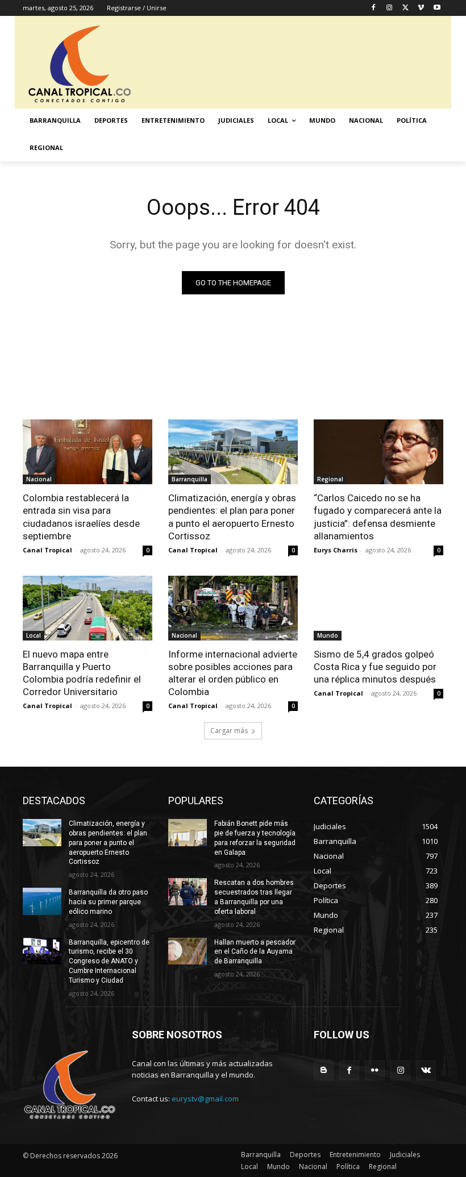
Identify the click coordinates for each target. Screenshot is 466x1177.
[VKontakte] (426, 1070)
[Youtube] (436, 8)
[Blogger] (324, 1070)
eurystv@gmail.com (205, 1098)
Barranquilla (189, 479)
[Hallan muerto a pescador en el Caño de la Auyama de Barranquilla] (187, 951)
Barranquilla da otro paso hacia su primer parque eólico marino (108, 902)
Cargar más (229, 730)
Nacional (39, 479)
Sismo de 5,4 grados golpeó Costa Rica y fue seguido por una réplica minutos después (375, 666)
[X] (405, 8)
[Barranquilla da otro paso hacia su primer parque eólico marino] (42, 901)
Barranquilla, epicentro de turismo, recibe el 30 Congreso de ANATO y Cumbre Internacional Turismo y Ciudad (109, 961)
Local (33, 635)
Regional (330, 479)
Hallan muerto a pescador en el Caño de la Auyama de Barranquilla (255, 952)
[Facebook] (373, 8)
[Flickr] (375, 1070)
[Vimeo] (420, 8)
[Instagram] (389, 8)
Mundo (327, 635)
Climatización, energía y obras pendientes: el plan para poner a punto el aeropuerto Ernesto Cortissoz (232, 516)
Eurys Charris (335, 550)
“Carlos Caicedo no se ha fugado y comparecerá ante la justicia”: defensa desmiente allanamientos (378, 516)
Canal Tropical (47, 550)
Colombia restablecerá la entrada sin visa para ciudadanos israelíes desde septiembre (81, 516)
